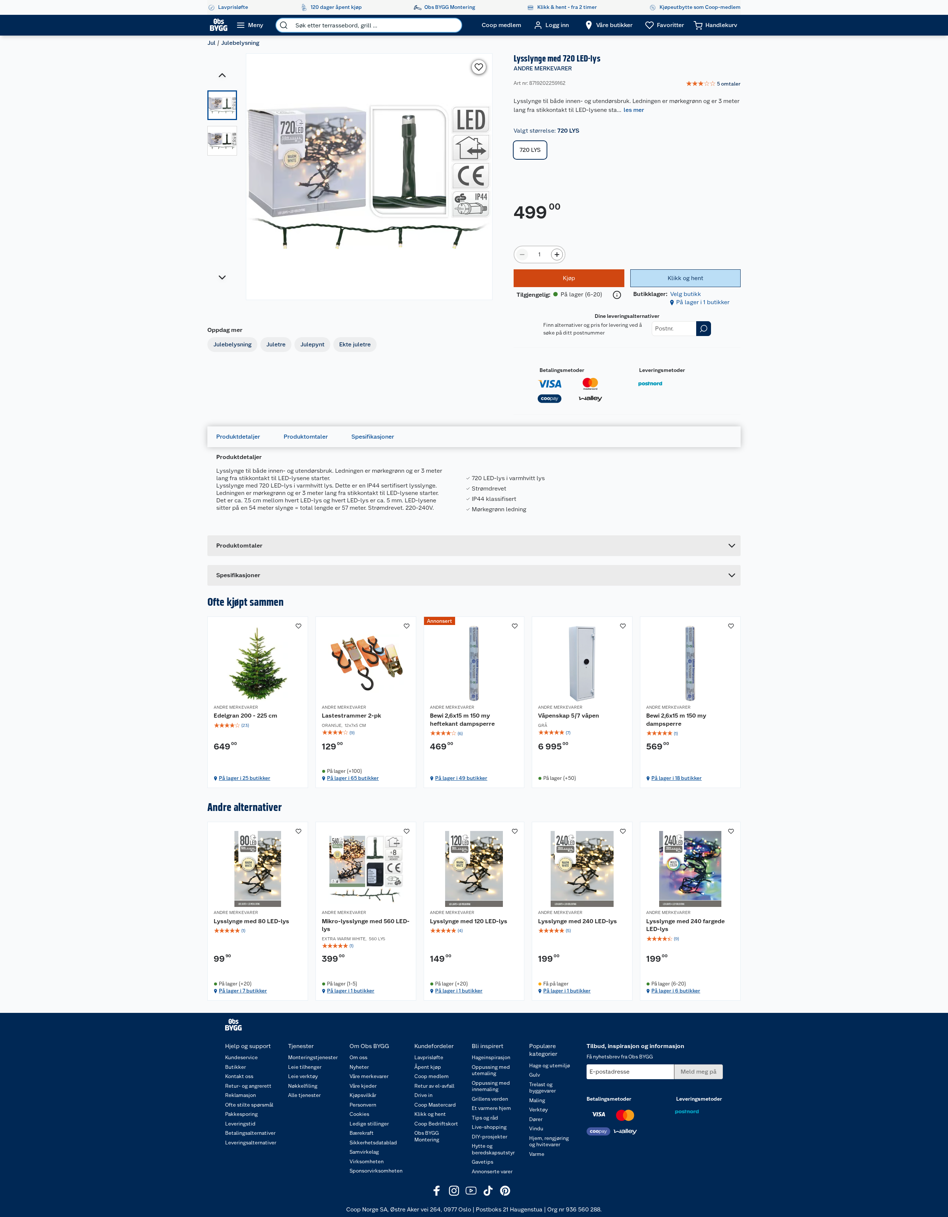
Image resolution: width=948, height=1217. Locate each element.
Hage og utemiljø (549, 1065)
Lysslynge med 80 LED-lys (251, 921)
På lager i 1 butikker (703, 302)
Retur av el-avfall (434, 1086)
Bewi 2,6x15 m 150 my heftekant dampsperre (462, 719)
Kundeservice (241, 1057)
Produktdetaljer (238, 436)
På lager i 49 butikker (461, 778)
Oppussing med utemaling (491, 1070)
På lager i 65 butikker (353, 778)
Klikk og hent (430, 1114)
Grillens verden (490, 1099)
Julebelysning (240, 42)
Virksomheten (367, 1161)
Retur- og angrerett (248, 1086)
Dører (536, 1119)
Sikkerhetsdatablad (373, 1142)
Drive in (423, 1095)
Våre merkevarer (369, 1076)
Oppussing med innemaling (491, 1086)
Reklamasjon (240, 1095)
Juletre (276, 344)
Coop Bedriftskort (436, 1124)
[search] (283, 25)
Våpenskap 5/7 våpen (568, 715)
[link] (713, 84)
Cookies (359, 1114)
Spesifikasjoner (372, 436)
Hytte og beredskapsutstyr (493, 1149)
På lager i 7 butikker (243, 991)
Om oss (358, 1057)
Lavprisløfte (428, 1057)
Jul (211, 42)
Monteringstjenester (313, 1057)
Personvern (363, 1105)
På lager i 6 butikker (675, 991)
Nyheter (359, 1067)
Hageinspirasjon (491, 1057)
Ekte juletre (355, 344)
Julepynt (312, 344)
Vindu (536, 1128)
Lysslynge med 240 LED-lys (577, 921)
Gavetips (482, 1162)
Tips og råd (485, 1118)
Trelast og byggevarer (542, 1087)
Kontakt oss (239, 1076)
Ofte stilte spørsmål (249, 1105)
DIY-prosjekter (489, 1137)
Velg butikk (685, 293)
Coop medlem (431, 1076)
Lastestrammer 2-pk (351, 715)
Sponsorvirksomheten (376, 1171)
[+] (557, 254)
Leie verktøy (303, 1076)
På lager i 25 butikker (244, 778)
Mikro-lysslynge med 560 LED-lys (366, 925)
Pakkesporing (241, 1114)
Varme (536, 1154)
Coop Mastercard (435, 1105)
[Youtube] (471, 1190)
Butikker (235, 1067)
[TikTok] (488, 1190)
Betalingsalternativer (250, 1133)
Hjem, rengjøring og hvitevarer (549, 1141)
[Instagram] (454, 1190)
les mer (634, 109)
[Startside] (218, 25)
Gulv (534, 1075)
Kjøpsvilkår (363, 1095)
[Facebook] (437, 1190)
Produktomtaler (306, 436)
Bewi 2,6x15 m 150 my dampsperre (676, 719)
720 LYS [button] (530, 149)
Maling (537, 1100)
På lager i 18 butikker (676, 778)
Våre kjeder (363, 1086)
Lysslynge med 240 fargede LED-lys (685, 925)
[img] (258, 725)
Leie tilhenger (304, 1067)
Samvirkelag (364, 1152)
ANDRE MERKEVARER (543, 68)
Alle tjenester (304, 1095)
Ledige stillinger (369, 1124)
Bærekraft (362, 1133)
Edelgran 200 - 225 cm (245, 715)
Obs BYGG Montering (426, 1136)
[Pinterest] (505, 1190)
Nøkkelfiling (302, 1086)
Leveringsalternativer (250, 1142)
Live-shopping (489, 1127)
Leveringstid (240, 1124)
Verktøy (538, 1110)
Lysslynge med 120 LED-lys (468, 921)
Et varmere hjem (491, 1108)
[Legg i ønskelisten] (479, 67)
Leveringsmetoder (662, 370)
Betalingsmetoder (562, 370)
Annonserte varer (492, 1171)
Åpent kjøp (427, 1067)
